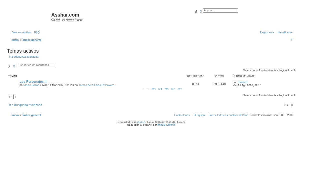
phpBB (140, 122)
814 (160, 89)
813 (154, 89)
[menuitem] (36, 32)
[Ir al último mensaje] (249, 82)
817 (180, 89)
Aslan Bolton (31, 84)
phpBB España (166, 124)
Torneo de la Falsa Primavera (96, 84)
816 (173, 89)
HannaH (243, 82)
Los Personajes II (33, 81)
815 (166, 89)
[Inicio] (29, 16)
